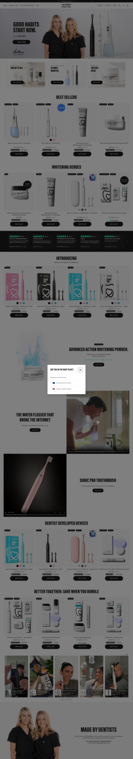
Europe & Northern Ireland (63, 383)
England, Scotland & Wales (63, 389)
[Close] (80, 370)
